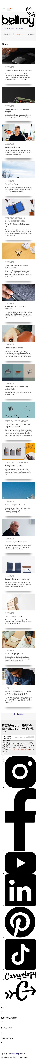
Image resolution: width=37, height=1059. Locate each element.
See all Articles (18, 714)
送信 (31, 736)
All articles (7, 34)
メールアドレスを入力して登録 (3, 738)
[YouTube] (20, 863)
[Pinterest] (20, 923)
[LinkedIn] (20, 890)
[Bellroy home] (18, 26)
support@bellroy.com (15, 1054)
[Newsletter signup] (9, 9)
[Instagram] (20, 772)
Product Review (32, 34)
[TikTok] (20, 955)
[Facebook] (20, 820)
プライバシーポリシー (21, 749)
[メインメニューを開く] (4, 9)
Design (18, 34)
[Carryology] (20, 986)
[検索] (32, 9)
